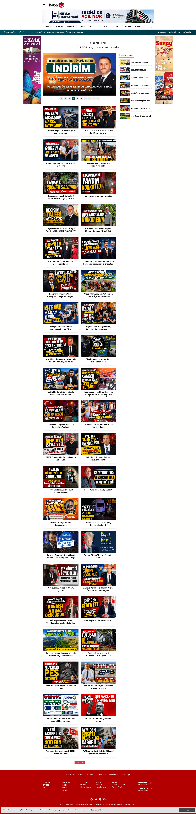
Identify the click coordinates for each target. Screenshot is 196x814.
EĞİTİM (82, 26)
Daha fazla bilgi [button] (96, 810)
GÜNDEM (47, 26)
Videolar (163, 32)
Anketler (83, 785)
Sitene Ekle (71, 775)
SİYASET (70, 26)
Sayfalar (99, 785)
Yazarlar (188, 32)
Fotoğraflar (175, 32)
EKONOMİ (59, 26)
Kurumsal (114, 775)
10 (98, 98)
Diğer (137, 26)
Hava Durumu (101, 787)
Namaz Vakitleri (117, 787)
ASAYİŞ (116, 26)
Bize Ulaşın (126, 775)
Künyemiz (90, 775)
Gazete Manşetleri (118, 785)
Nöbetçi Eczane (85, 787)
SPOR (105, 26)
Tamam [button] (187, 810)
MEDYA (128, 26)
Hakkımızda (102, 775)
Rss (81, 775)
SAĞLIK (93, 26)
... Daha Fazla (79, 762)
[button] (21, 33)
